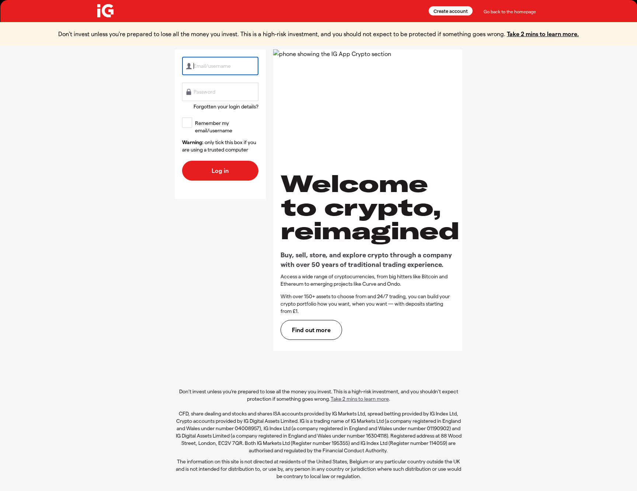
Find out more (311, 329)
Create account (451, 11)
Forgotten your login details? (226, 106)
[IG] (105, 11)
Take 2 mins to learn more (360, 399)
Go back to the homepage (510, 11)
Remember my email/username (213, 126)
